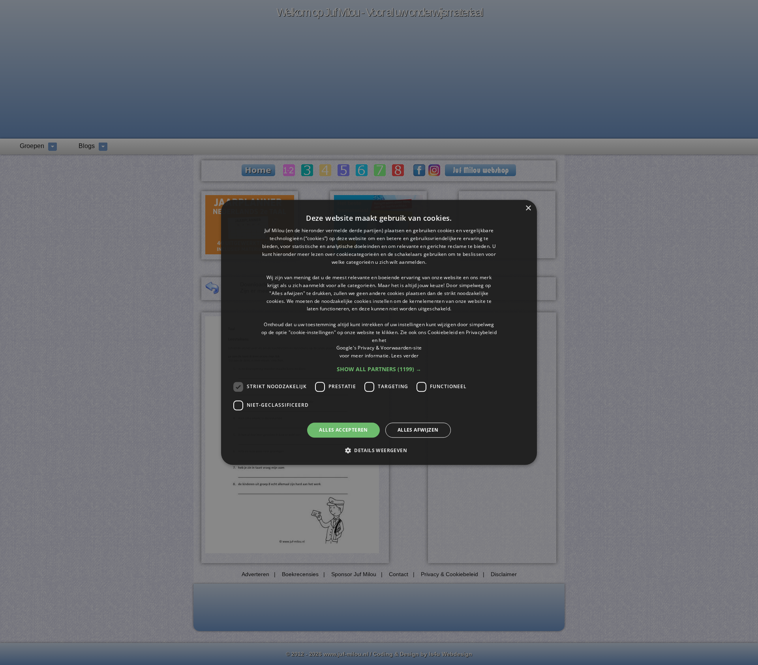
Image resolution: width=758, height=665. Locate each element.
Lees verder (404, 355)
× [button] (528, 208)
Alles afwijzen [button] (418, 429)
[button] (379, 369)
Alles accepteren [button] (343, 429)
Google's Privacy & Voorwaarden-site (379, 348)
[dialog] (379, 332)
